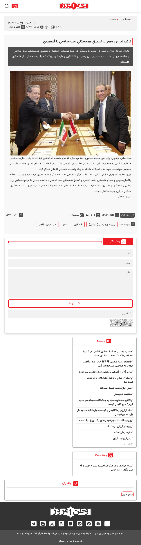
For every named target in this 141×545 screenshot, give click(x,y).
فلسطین (78, 224)
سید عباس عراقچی (47, 224)
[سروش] (89, 524)
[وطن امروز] (73, 6)
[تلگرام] (34, 523)
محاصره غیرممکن (122, 394)
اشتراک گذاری (14, 27)
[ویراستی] (70, 524)
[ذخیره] (53, 27)
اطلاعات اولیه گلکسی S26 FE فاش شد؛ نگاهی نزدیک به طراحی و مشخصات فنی (108, 364)
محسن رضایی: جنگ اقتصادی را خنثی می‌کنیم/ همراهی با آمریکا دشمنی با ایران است (108, 354)
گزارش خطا (90, 215)
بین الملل (125, 19)
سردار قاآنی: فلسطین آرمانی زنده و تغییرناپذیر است (105, 372)
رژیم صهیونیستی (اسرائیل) (102, 224)
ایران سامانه (63, 541)
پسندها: (75, 215)
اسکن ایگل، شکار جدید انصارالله (116, 388)
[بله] (80, 524)
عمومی (113, 19)
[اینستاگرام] (43, 524)
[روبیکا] (98, 524)
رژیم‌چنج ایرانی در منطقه (119, 426)
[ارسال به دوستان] (59, 27)
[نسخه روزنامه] (15, 6)
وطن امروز (127, 494)
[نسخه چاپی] (46, 27)
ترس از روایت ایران (122, 439)
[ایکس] (52, 523)
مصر (65, 224)
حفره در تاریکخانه (123, 433)
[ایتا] (61, 524)
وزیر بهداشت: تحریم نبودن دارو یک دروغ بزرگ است (105, 420)
